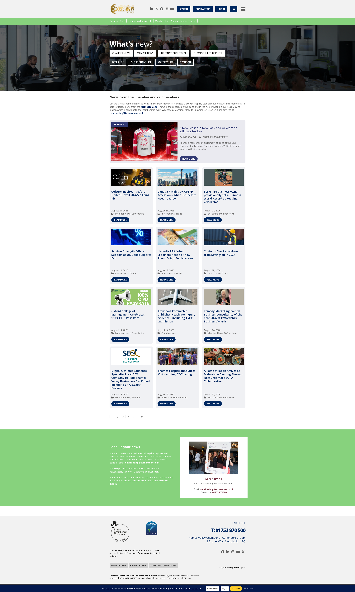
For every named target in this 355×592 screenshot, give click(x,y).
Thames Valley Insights (207, 53)
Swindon (185, 62)
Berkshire (118, 62)
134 (141, 416)
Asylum (239, 567)
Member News (145, 53)
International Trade (173, 53)
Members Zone (149, 106)
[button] (243, 9)
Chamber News (121, 53)
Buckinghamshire (141, 62)
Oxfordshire (165, 62)
